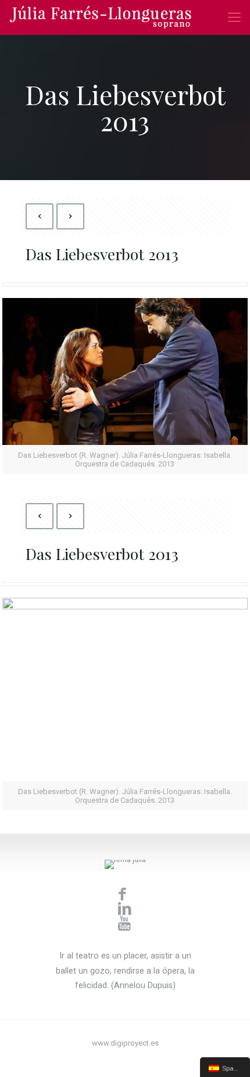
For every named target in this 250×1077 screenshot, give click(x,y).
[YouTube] (125, 1059)
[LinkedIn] (141, 1059)
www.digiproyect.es (125, 1043)
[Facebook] (109, 1059)
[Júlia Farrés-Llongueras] (100, 17)
